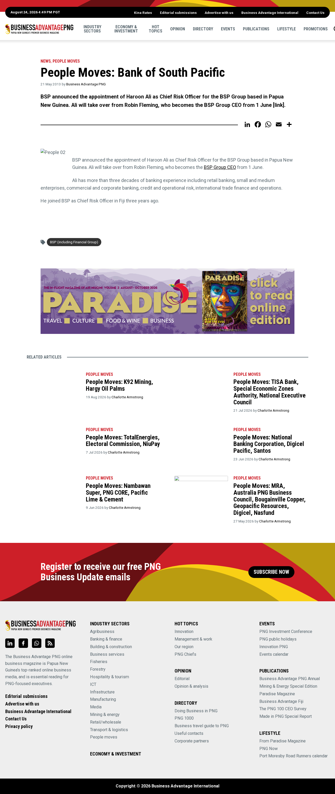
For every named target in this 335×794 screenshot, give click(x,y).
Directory (203, 28)
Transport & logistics (109, 729)
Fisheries (98, 661)
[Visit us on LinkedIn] (10, 643)
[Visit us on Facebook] (23, 643)
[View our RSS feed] (50, 643)
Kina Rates (143, 12)
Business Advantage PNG (86, 84)
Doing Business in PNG (196, 710)
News (46, 61)
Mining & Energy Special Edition (288, 686)
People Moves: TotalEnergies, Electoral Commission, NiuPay (123, 441)
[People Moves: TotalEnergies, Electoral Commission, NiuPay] (53, 441)
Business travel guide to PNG (202, 725)
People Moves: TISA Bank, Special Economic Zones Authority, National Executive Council (269, 392)
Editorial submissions (178, 12)
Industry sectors (92, 28)
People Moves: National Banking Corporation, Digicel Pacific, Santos (268, 444)
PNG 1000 (184, 718)
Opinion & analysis (191, 686)
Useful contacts (189, 733)
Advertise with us (219, 12)
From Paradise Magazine (282, 740)
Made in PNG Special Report (285, 716)
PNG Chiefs (185, 654)
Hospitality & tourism (109, 676)
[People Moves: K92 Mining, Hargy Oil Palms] (53, 386)
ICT (93, 684)
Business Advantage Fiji (281, 701)
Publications (256, 28)
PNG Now (268, 748)
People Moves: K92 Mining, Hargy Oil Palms (119, 385)
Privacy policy (19, 726)
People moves (66, 61)
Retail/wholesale (105, 722)
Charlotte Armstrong (127, 397)
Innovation (184, 631)
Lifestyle (286, 28)
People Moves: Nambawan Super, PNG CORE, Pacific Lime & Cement (118, 492)
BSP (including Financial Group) (74, 242)
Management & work (193, 639)
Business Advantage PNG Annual (289, 678)
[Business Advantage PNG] (39, 29)
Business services (107, 654)
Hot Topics (155, 28)
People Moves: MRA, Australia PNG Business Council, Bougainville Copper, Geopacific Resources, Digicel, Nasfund (269, 499)
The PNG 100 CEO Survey (282, 708)
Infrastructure (102, 692)
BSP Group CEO (220, 167)
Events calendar (273, 654)
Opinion (177, 28)
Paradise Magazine (277, 693)
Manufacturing (103, 699)
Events (228, 28)
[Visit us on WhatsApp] (36, 643)
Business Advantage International (269, 12)
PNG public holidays (278, 639)
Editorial (182, 678)
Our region (184, 646)
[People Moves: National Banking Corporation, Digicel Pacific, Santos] (201, 441)
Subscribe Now (271, 572)
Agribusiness (102, 631)
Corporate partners (192, 740)
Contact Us (315, 12)
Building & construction (111, 646)
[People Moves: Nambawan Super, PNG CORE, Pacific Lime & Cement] (53, 490)
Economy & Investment (126, 28)
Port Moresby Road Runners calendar (293, 755)
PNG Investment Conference (285, 631)
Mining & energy (105, 714)
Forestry (97, 669)
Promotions (316, 28)
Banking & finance (106, 639)
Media (96, 706)
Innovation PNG (273, 646)
